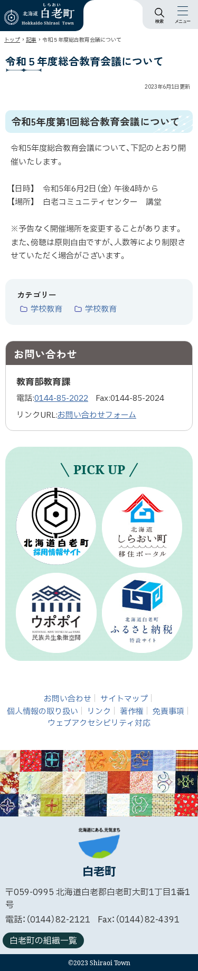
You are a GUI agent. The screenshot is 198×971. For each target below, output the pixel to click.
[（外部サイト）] (56, 526)
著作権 (132, 712)
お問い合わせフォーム (97, 415)
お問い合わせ (67, 699)
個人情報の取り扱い (42, 712)
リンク (99, 712)
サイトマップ (124, 699)
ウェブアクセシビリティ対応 (99, 723)
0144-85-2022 (61, 398)
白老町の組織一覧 (43, 941)
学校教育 (46, 309)
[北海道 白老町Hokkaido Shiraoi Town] (39, 14)
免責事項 (168, 712)
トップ (12, 40)
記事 (31, 40)
